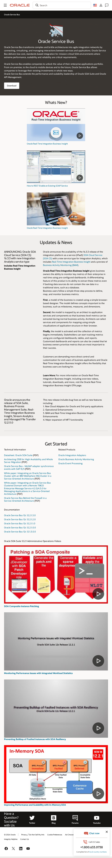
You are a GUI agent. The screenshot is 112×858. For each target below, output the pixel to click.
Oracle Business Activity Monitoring (76, 459)
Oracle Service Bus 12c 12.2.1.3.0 (20, 515)
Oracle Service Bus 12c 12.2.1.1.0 (19, 523)
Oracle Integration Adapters (72, 455)
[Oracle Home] (19, 5)
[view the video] (56, 124)
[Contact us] (106, 5)
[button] (5, 5)
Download (11, 85)
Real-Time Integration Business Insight (71, 261)
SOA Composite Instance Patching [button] (21, 606)
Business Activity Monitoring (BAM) (60, 265)
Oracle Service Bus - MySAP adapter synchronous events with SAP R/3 (29, 467)
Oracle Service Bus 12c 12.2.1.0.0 (20, 527)
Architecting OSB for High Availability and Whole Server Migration (28, 460)
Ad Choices (69, 834)
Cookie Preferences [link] (54, 834)
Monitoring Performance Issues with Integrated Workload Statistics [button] (38, 673)
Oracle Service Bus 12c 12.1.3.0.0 (20, 531)
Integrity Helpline (10, 839)
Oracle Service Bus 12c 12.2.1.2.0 (20, 519)
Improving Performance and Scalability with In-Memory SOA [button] (35, 804)
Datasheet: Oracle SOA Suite (18, 455)
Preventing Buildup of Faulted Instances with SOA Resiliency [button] (35, 739)
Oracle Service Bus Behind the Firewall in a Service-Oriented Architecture (25, 499)
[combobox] (62, 5)
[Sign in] (101, 5)
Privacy (24, 834)
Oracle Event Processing (70, 463)
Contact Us (24, 839)
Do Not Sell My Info (36, 834)
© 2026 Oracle (9, 834)
